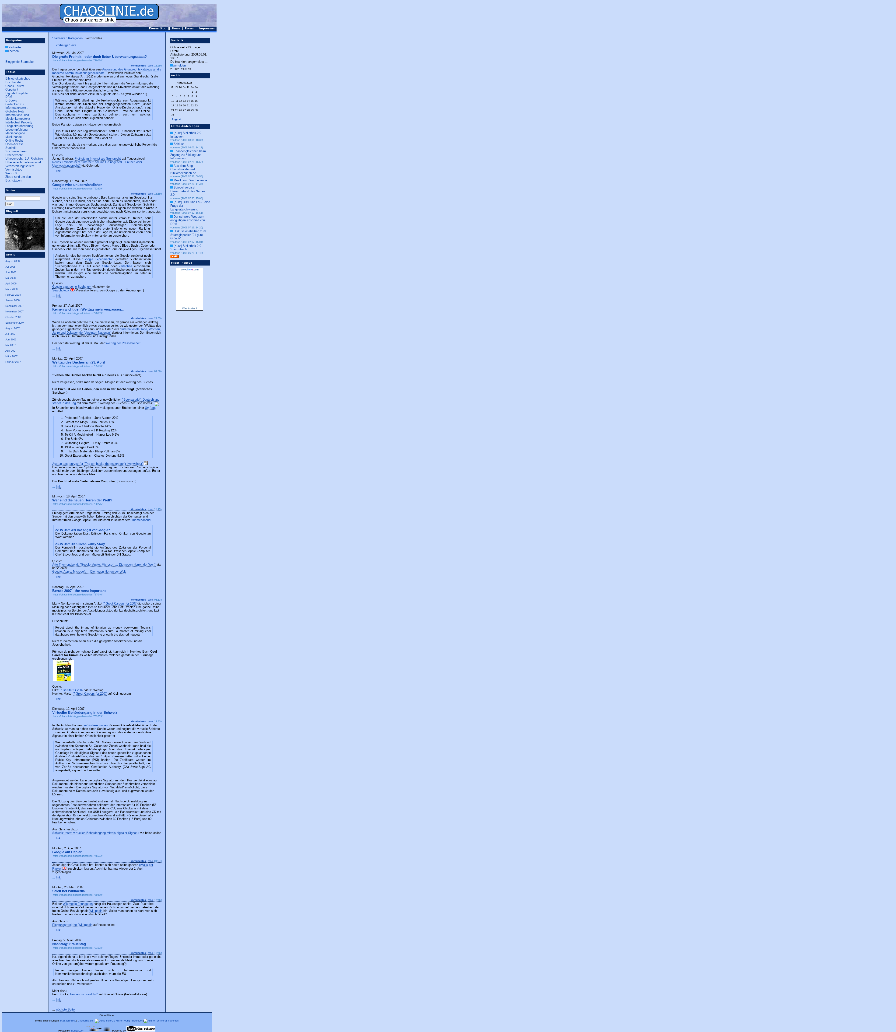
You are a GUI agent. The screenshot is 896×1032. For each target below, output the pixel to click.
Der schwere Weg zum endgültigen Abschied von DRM (187, 220)
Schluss (179, 144)
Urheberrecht (14, 155)
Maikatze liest (68, 1020)
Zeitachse (125, 266)
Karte (105, 266)
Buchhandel (13, 82)
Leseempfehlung (16, 129)
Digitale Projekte (16, 93)
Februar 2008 (13, 294)
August (176, 119)
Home (176, 28)
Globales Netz (14, 111)
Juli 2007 (10, 333)
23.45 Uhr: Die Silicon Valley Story (80, 544)
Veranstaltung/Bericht (19, 166)
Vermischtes (13, 169)
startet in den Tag (64, 403)
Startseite (14, 47)
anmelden (179, 65)
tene (150, 65)
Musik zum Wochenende (190, 180)
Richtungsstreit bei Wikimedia (72, 925)
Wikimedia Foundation (78, 904)
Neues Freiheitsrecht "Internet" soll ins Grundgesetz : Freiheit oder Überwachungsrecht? (97, 163)
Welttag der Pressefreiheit (122, 343)
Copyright (11, 89)
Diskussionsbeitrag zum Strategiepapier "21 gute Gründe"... (188, 234)
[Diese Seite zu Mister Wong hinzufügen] (119, 1020)
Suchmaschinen (16, 151)
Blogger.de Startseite (19, 61)
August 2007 (12, 328)
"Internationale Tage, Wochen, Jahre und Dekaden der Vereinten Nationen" (106, 330)
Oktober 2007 (13, 317)
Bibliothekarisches (17, 78)
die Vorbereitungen (95, 725)
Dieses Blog (157, 28)
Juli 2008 (10, 266)
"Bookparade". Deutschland (140, 399)
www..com (190, 269)
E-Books (11, 100)
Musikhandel (13, 137)
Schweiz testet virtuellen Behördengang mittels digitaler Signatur (95, 833)
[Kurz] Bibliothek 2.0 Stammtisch (185, 247)
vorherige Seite (66, 45)
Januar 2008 (12, 300)
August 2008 (12, 261)
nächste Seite (65, 1009)
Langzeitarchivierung (19, 126)
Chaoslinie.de (85, 1020)
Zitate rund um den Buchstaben (18, 178)
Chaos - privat (14, 86)
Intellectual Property (18, 122)
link (58, 171)
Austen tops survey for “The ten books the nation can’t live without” (97, 463)
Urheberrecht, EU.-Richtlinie (24, 158)
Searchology (60, 290)
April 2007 (11, 350)
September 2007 (14, 322)
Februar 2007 (13, 361)
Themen (13, 51)
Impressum (207, 28)
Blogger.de (77, 1030)
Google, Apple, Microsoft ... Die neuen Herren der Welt (89, 571)
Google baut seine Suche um (71, 286)
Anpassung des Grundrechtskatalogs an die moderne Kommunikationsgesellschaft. (106, 71)
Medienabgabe (15, 133)
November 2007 (14, 311)
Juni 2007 (10, 339)
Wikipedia (95, 911)
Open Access (14, 144)
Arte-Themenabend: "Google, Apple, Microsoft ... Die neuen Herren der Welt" (104, 564)
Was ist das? (189, 308)
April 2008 (11, 283)
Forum (190, 28)
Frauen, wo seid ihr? (84, 994)
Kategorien (75, 38)
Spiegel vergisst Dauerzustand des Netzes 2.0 (187, 191)
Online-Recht (14, 140)
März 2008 (11, 289)
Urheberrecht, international (23, 162)
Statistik (11, 148)
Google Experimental (98, 259)
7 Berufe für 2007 (72, 690)
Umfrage (150, 407)
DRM (8, 96)
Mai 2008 (10, 277)
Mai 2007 (10, 345)
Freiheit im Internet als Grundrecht (98, 158)
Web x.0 (11, 173)
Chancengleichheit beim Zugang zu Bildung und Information (188, 154)
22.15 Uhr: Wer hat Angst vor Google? (82, 530)
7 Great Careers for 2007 (119, 603)
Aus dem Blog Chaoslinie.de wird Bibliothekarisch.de (183, 169)
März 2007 (11, 356)
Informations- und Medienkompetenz (17, 116)
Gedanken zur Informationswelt (16, 106)
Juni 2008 (10, 272)
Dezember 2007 (14, 305)
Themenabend (140, 520)
